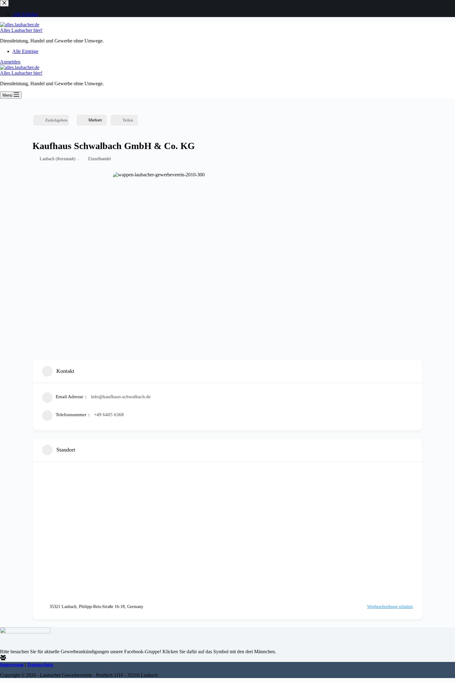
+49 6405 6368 (109, 414)
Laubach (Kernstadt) (58, 158)
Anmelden (10, 61)
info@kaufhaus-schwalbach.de (121, 396)
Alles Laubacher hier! (21, 30)
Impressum (12, 664)
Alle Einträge (25, 51)
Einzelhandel (99, 158)
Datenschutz (40, 664)
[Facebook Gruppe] (3, 659)
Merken (95, 120)
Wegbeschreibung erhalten (390, 606)
